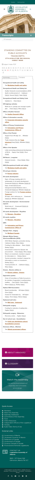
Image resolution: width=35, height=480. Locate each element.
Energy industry (13, 173)
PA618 (12, 310)
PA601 (23, 284)
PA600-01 (12, 284)
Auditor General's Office (16, 114)
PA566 (23, 160)
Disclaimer (6, 471)
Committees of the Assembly (14, 417)
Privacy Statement (14, 471)
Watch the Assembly (11, 413)
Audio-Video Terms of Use (13, 427)
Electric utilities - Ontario (16, 272)
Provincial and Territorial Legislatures (16, 445)
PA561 (13, 243)
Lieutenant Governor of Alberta (14, 437)
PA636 (7, 95)
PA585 (22, 152)
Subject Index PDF (9, 64)
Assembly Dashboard (11, 415)
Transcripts (8, 39)
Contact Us (15, 450)
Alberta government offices (17, 329)
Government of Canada (12, 441)
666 (6, 144)
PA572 (24, 256)
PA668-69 (15, 183)
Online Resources (10, 421)
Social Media (28, 471)
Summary (6, 77)
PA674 (19, 101)
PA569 (28, 245)
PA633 (16, 95)
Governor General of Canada (13, 443)
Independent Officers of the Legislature (17, 423)
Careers (13, 2)
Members (7, 411)
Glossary (7, 425)
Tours (6, 419)
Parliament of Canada (11, 439)
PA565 (21, 251)
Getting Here (20, 2)
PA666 (17, 142)
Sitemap (17, 472)
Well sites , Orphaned (15, 302)
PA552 (27, 290)
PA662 (7, 138)
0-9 (3, 68)
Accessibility (21, 471)
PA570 (16, 108)
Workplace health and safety (17, 85)
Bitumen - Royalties (14, 214)
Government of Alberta (12, 435)
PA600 (17, 282)
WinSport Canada (13, 233)
